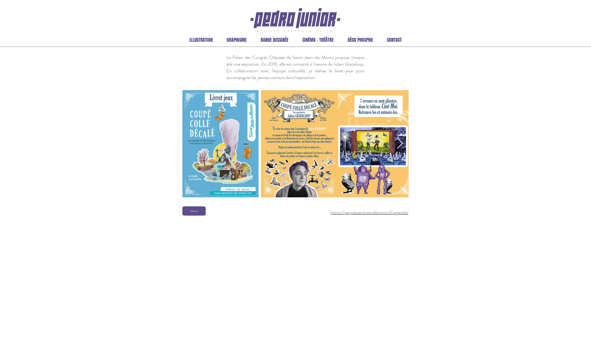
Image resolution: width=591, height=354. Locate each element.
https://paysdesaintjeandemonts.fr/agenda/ (369, 212)
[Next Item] (399, 144)
